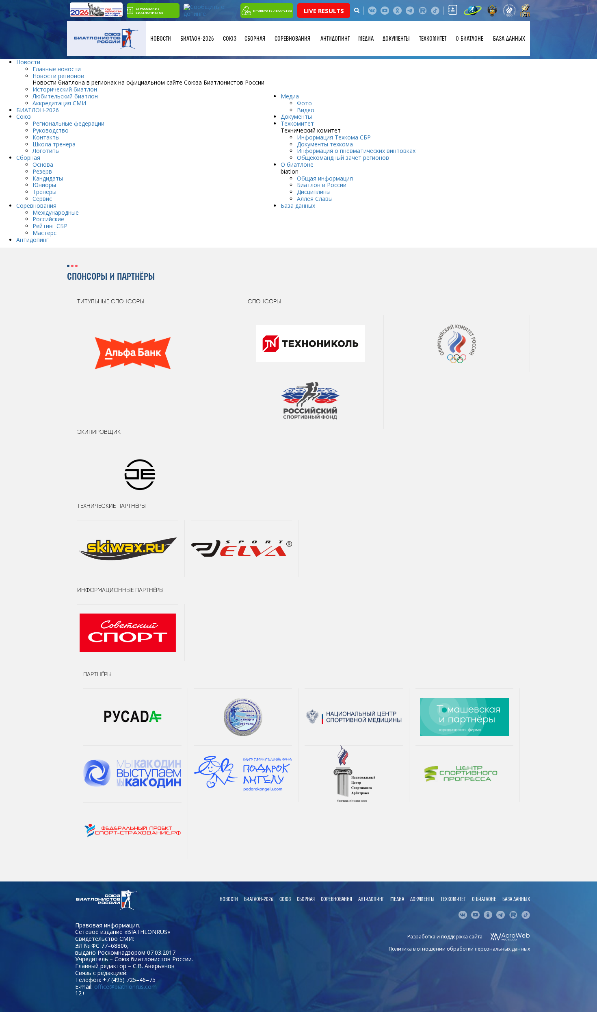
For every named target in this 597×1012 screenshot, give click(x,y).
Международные (55, 212)
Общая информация (325, 178)
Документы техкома (325, 144)
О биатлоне (469, 38)
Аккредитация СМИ (59, 103)
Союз (229, 38)
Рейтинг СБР (49, 226)
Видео (305, 110)
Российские (48, 219)
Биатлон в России (321, 185)
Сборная (254, 38)
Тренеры (44, 192)
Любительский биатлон (65, 96)
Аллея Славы (315, 198)
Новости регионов (58, 76)
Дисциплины (314, 192)
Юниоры (44, 185)
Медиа (366, 38)
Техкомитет (432, 38)
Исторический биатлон (64, 89)
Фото (304, 103)
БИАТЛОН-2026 (197, 38)
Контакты (46, 137)
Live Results (324, 11)
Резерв (42, 171)
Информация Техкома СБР (334, 137)
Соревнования (292, 38)
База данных (509, 38)
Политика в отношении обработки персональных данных (459, 948)
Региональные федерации (68, 123)
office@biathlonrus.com (125, 986)
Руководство (50, 130)
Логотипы (46, 151)
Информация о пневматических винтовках (356, 151)
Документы (396, 38)
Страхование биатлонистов (149, 11)
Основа (42, 164)
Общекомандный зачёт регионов (343, 157)
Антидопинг (335, 38)
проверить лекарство (272, 11)
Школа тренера (54, 144)
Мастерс (44, 233)
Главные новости (56, 69)
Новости (160, 38)
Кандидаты (47, 178)
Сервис (42, 198)
